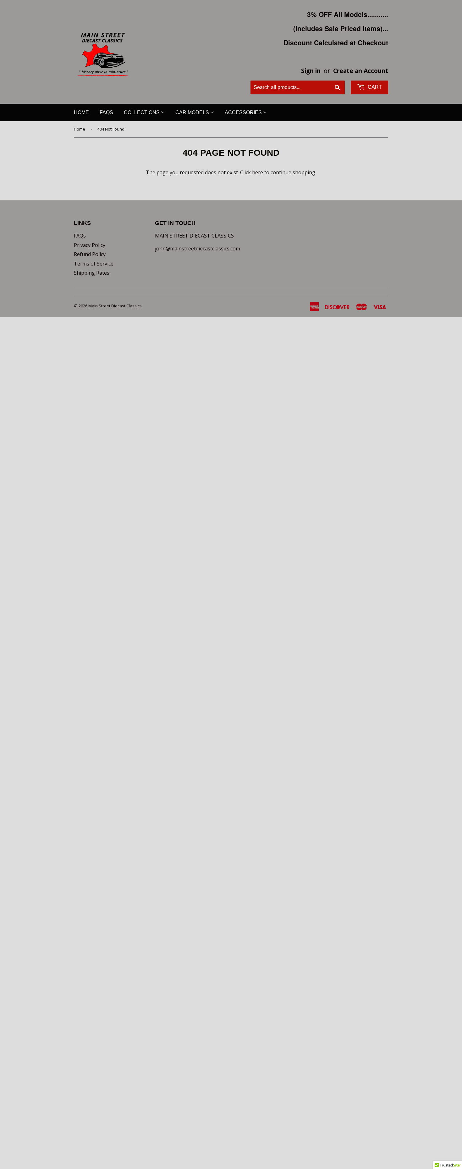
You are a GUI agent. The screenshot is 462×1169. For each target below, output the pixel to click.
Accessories (244, 112)
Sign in (311, 70)
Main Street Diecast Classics (115, 306)
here (257, 172)
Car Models (192, 112)
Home (81, 112)
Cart (374, 87)
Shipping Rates (91, 272)
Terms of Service (93, 263)
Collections (142, 112)
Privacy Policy (89, 245)
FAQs (106, 112)
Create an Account (360, 70)
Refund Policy (90, 254)
